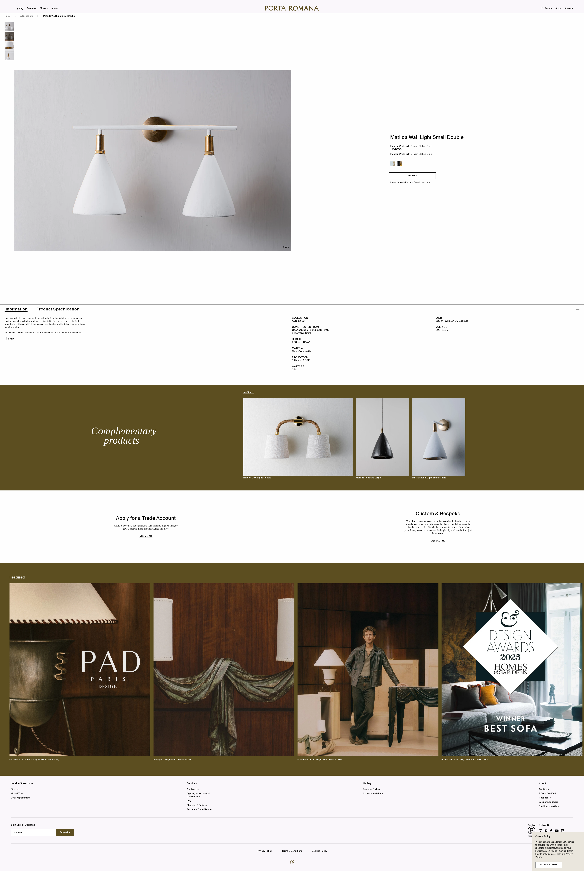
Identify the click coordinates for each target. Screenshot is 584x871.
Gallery (367, 783)
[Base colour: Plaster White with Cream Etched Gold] (392, 163)
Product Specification (58, 309)
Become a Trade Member (199, 810)
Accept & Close (548, 865)
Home (7, 16)
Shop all (248, 392)
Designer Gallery (371, 789)
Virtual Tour (17, 794)
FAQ (189, 801)
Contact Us (193, 789)
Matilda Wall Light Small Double (59, 16)
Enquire (412, 176)
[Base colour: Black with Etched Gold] (399, 163)
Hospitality (545, 798)
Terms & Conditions (292, 851)
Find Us (15, 789)
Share (286, 247)
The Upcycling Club (549, 806)
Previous (15, 441)
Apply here (146, 536)
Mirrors (44, 8)
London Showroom (22, 783)
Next (569, 441)
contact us (438, 541)
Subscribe (65, 832)
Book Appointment (20, 798)
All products (26, 16)
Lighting (19, 8)
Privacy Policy (264, 851)
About (54, 8)
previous (14, 669)
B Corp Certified (547, 794)
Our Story (544, 789)
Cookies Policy (319, 851)
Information (16, 309)
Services (192, 783)
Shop (558, 8)
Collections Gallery (373, 794)
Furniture (31, 8)
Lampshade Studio (548, 802)
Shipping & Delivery (197, 805)
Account (569, 8)
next (579, 669)
